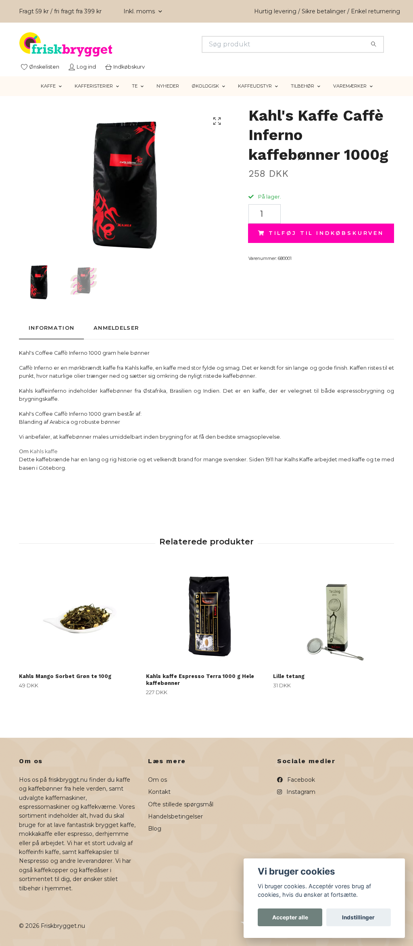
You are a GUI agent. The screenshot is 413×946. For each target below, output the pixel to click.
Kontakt (159, 791)
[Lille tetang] (333, 616)
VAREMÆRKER (350, 86)
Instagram (300, 791)
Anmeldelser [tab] (116, 328)
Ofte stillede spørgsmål (180, 804)
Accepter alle (290, 917)
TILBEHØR (302, 86)
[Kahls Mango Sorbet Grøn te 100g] (79, 616)
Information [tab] (51, 328)
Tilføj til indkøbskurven (326, 233)
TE (135, 86)
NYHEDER (167, 86)
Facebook (300, 779)
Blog (154, 828)
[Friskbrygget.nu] (112, 44)
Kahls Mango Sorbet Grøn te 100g (65, 676)
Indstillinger (358, 917)
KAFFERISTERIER (94, 86)
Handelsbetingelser (175, 816)
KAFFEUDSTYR (255, 86)
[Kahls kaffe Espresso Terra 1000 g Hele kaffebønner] (206, 616)
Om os (157, 779)
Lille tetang (289, 676)
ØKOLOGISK (205, 86)
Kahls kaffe (44, 451)
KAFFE (48, 86)
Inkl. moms (139, 11)
